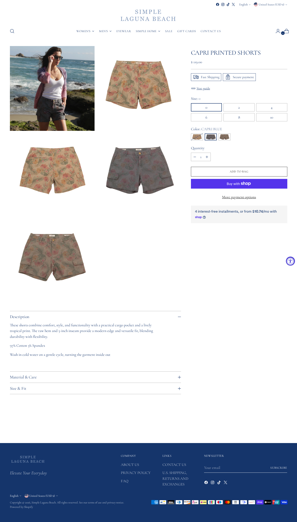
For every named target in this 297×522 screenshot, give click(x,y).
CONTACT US (174, 464)
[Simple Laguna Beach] (148, 15)
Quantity (197, 148)
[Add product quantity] (207, 157)
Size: (195, 98)
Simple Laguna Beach (44, 502)
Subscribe (278, 467)
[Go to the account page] (276, 31)
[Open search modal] (12, 31)
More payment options (239, 196)
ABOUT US (130, 464)
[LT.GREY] (197, 136)
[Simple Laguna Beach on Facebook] (217, 4)
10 (271, 117)
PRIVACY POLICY (136, 472)
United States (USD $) (271, 4)
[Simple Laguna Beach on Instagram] (223, 4)
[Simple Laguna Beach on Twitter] (233, 4)
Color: (206, 128)
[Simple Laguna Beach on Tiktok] (228, 4)
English (243, 4)
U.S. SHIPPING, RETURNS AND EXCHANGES (175, 478)
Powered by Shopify (21, 507)
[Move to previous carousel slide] (274, 429)
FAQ (124, 481)
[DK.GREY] (224, 136)
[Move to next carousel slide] (283, 429)
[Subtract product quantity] (194, 157)
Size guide (203, 88)
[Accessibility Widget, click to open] (290, 261)
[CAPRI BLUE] (211, 136)
